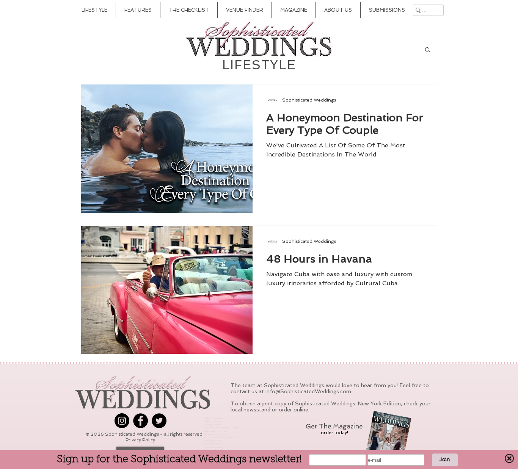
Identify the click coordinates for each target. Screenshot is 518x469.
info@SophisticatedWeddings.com (308, 391)
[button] (427, 50)
